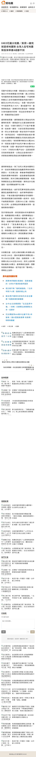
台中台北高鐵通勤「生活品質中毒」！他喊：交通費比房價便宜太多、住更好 (19, 306)
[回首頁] (7, 2)
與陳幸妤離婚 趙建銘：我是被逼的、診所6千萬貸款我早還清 (19, 282)
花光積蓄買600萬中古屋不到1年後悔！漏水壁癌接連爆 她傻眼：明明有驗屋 (19, 317)
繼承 (12, 11)
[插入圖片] (28, 631)
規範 (3, 632)
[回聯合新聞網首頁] (3, 2)
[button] (34, 3)
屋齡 (17, 326)
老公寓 (11, 326)
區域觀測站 (14, 7)
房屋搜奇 (23, 7)
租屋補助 (20, 11)
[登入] (31, 3)
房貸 (4, 326)
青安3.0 (5, 11)
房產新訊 (4, 7)
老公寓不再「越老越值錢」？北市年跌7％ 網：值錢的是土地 (19, 290)
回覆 (32, 632)
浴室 (27, 11)
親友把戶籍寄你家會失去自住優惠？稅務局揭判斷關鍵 (19, 297)
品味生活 (31, 7)
